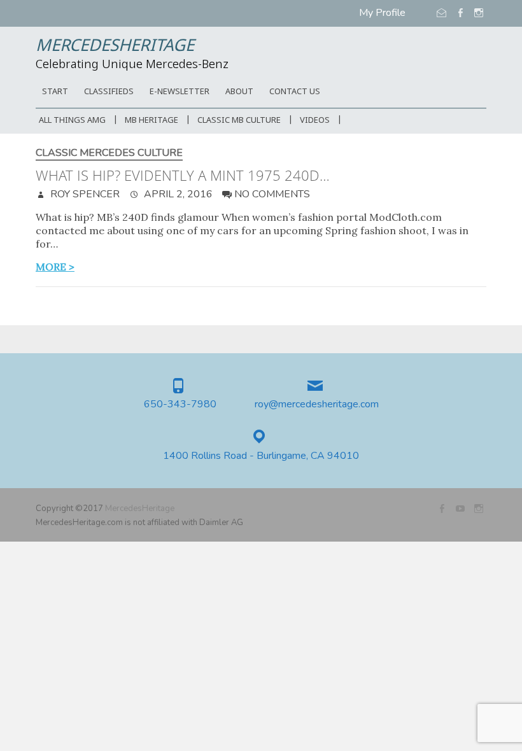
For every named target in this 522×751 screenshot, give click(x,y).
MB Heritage (151, 120)
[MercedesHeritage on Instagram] (478, 508)
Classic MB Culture (239, 120)
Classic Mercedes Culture (109, 153)
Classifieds (109, 92)
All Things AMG (72, 120)
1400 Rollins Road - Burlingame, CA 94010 (261, 456)
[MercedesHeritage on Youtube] (460, 508)
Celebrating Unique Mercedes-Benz (132, 65)
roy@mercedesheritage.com (317, 404)
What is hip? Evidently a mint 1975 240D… (183, 175)
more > (55, 266)
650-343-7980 (180, 404)
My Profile (382, 13)
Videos (315, 120)
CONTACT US (294, 92)
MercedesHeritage (115, 46)
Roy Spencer (84, 194)
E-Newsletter (179, 92)
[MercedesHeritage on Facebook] (441, 508)
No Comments (272, 194)
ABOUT (239, 92)
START (55, 92)
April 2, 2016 (177, 194)
